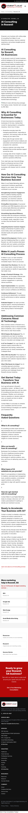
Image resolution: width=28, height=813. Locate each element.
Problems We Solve (6, 789)
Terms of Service (14, 805)
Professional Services (6, 756)
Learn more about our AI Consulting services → (13, 567)
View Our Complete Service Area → (10, 723)
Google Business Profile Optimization (10, 733)
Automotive (4, 758)
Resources (4, 776)
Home (2, 11)
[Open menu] (25, 6)
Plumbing (3, 767)
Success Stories (5, 781)
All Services (4, 744)
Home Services (5, 754)
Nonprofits (4, 760)
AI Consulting (9, 11)
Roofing (3, 762)
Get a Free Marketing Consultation (14, 689)
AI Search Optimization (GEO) (8, 742)
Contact (3, 793)
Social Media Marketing (7, 740)
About (2, 787)
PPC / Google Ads (5, 737)
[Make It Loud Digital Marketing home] (11, 6)
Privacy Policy (4, 805)
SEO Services (4, 731)
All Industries (4, 769)
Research (3, 778)
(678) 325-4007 (7, 713)
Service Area (4, 791)
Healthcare (4, 751)
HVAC (2, 764)
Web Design (4, 735)
